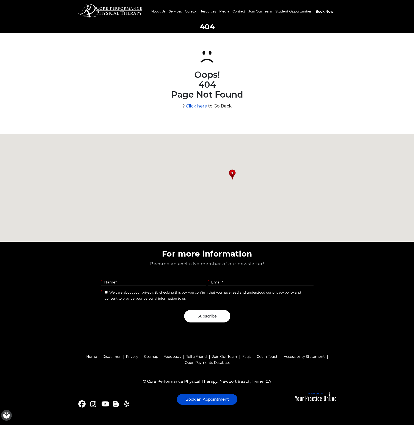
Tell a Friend (196, 357)
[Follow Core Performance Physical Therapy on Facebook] (82, 404)
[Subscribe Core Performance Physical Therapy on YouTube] (104, 404)
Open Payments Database (207, 363)
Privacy (132, 357)
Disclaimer (111, 357)
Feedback (172, 357)
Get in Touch (267, 357)
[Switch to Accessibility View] (6, 415)
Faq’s (246, 357)
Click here (196, 106)
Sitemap (151, 357)
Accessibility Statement (304, 357)
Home (91, 357)
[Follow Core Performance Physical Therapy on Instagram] (93, 404)
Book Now (324, 11)
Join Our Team (224, 357)
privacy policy (283, 292)
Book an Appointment (207, 399)
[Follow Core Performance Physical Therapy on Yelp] (127, 404)
